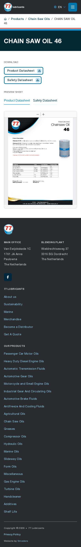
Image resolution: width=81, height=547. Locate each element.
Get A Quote (12, 334)
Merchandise (12, 319)
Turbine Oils (12, 489)
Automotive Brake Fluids (20, 398)
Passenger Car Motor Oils (21, 353)
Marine (8, 311)
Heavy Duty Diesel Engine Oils (24, 361)
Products (17, 19)
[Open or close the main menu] (72, 7)
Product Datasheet (20, 70)
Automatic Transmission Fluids (24, 368)
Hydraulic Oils (13, 443)
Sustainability (13, 304)
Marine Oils (11, 451)
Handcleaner (12, 496)
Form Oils (10, 466)
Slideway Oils (13, 458)
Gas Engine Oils (14, 481)
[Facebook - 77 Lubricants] (8, 277)
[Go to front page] (14, 7)
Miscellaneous (13, 474)
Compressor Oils (15, 436)
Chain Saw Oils (39, 19)
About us (10, 296)
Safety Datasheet (20, 80)
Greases (9, 428)
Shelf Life (10, 511)
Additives (10, 504)
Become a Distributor (18, 326)
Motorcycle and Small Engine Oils (26, 383)
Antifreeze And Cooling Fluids (24, 406)
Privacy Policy (12, 534)
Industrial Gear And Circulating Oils (27, 391)
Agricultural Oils (14, 413)
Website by (16, 540)
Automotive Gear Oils (18, 376)
